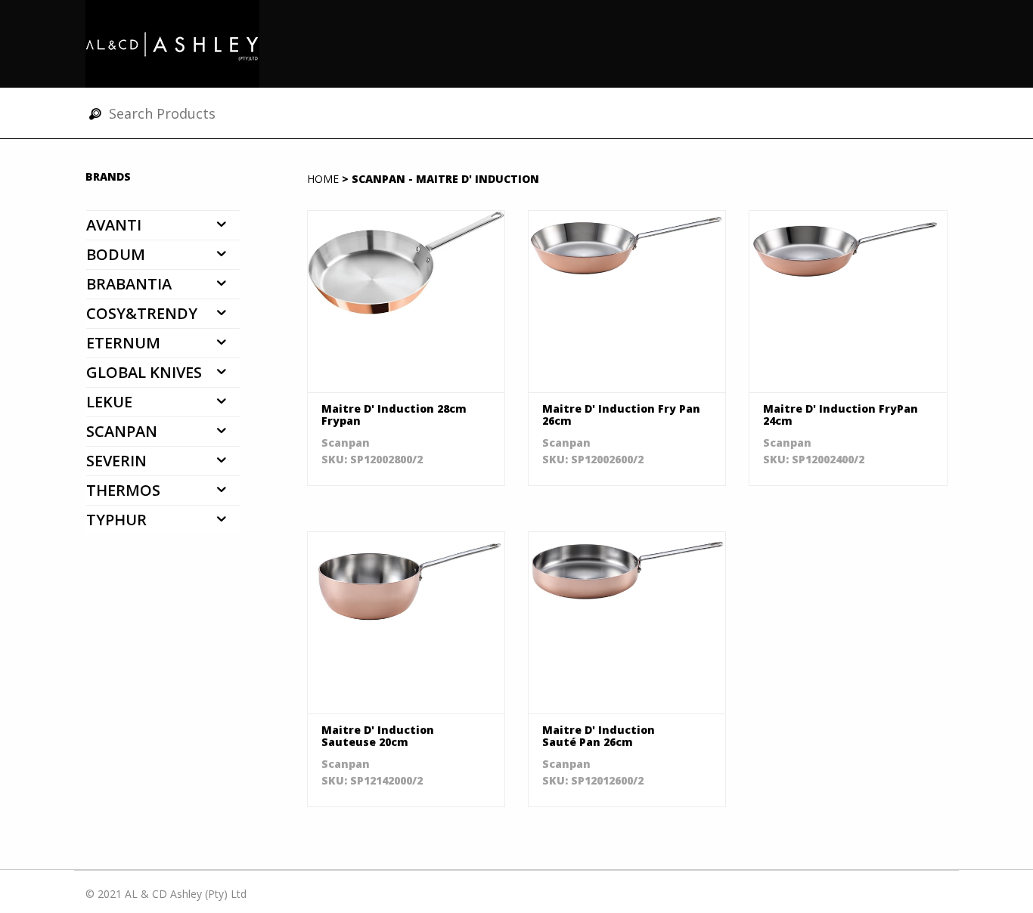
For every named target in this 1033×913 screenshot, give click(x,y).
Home (323, 179)
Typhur (116, 519)
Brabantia (129, 284)
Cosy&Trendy (141, 313)
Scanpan (121, 431)
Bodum (115, 254)
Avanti (113, 225)
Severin (116, 460)
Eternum (123, 343)
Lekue (109, 402)
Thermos (123, 490)
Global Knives (144, 372)
